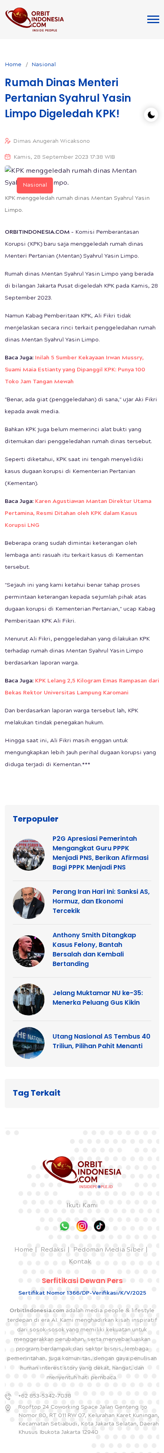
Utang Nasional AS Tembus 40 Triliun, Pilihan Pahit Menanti (101, 1041)
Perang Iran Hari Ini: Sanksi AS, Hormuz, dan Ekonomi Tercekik (101, 901)
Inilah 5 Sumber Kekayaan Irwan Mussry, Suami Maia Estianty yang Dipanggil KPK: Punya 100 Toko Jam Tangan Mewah (75, 370)
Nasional (43, 65)
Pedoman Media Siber (108, 1250)
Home (13, 65)
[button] (153, 19)
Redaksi (53, 1250)
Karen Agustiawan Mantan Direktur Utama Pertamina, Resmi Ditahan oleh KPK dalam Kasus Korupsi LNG (78, 514)
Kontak (80, 1262)
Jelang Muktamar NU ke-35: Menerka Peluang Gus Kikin (98, 997)
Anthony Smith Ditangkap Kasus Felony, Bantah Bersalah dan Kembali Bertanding (94, 949)
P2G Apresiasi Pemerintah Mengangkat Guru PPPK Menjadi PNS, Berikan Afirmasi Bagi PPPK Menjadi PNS (100, 853)
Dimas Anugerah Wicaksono (52, 141)
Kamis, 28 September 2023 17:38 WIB (64, 157)
